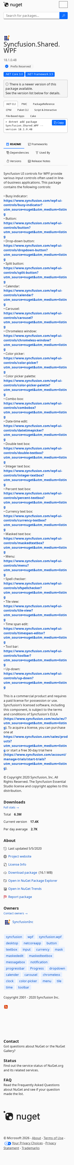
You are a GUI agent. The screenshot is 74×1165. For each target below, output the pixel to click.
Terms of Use (53, 1138)
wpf (30, 937)
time (9, 987)
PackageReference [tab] (43, 104)
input (27, 949)
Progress (37, 968)
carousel (30, 975)
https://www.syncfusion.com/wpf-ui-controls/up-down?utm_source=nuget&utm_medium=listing (35, 680)
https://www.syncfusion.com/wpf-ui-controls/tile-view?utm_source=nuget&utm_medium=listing (35, 613)
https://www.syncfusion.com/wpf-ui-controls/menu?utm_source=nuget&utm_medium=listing (35, 568)
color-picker (28, 981)
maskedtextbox (40, 956)
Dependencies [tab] (19, 152)
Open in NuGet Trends (25, 889)
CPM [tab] (8, 110)
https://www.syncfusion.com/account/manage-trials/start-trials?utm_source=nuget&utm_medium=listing (35, 761)
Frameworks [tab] (39, 144)
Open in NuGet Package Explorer (32, 880)
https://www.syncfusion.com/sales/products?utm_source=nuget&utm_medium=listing (36, 743)
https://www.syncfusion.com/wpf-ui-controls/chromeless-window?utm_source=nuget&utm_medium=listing (35, 342)
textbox (11, 949)
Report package (20, 897)
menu (47, 981)
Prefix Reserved (20, 66)
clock (10, 981)
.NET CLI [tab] (11, 104)
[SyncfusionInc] (7, 922)
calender (12, 975)
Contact (11, 1041)
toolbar (23, 987)
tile (59, 981)
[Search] (63, 15)
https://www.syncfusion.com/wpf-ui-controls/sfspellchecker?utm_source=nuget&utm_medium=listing (35, 590)
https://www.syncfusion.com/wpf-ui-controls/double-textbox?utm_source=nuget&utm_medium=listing (35, 455)
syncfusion (14, 937)
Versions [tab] (15, 161)
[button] (59, 122)
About (36, 1138)
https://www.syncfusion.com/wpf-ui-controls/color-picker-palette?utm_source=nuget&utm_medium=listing (35, 387)
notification (39, 962)
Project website (19, 856)
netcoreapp (32, 943)
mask (59, 949)
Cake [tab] (33, 116)
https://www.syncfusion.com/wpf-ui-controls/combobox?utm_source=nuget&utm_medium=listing (35, 410)
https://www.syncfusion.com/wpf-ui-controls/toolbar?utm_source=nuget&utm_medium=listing (35, 658)
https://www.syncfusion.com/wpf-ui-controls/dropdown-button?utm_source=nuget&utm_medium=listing (35, 252)
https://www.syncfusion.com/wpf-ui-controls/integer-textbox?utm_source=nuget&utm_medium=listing (35, 478)
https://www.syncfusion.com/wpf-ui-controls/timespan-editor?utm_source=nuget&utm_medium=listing (35, 635)
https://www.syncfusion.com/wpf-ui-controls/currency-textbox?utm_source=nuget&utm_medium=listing (35, 523)
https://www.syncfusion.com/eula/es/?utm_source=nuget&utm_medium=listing (35, 723)
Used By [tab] (44, 152)
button (52, 943)
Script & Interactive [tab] (45, 110)
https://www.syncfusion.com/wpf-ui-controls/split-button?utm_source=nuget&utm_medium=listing (35, 275)
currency (42, 949)
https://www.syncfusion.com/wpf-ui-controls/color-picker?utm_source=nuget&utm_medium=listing (35, 365)
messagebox (15, 962)
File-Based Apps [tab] (15, 116)
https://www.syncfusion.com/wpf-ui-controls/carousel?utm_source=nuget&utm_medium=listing (35, 320)
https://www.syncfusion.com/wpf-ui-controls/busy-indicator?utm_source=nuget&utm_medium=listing (35, 207)
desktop (12, 943)
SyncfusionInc (22, 922)
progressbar (15, 968)
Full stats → (11, 807)
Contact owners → (16, 913)
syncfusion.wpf (50, 937)
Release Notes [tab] (40, 161)
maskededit (14, 956)
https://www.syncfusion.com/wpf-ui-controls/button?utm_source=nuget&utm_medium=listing (35, 230)
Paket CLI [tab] (22, 110)
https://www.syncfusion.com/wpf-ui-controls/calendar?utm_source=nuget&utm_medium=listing (35, 297)
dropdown (57, 968)
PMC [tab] (24, 104)
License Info (17, 864)
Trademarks (31, 1148)
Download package (22, 872)
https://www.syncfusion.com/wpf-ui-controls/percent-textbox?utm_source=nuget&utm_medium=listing (35, 500)
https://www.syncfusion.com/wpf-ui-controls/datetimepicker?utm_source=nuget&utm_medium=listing (35, 433)
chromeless (51, 975)
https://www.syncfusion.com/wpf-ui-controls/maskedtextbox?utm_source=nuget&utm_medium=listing (35, 545)
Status (10, 1060)
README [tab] (15, 144)
